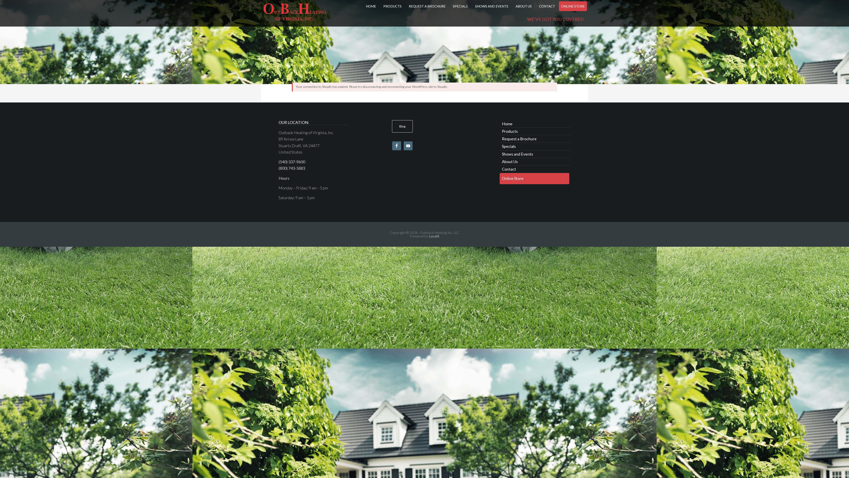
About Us (510, 161)
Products (510, 131)
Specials (509, 146)
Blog (402, 126)
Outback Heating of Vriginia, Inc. (294, 13)
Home (507, 123)
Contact (509, 169)
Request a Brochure (519, 138)
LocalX (434, 236)
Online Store (513, 178)
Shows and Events (517, 154)
